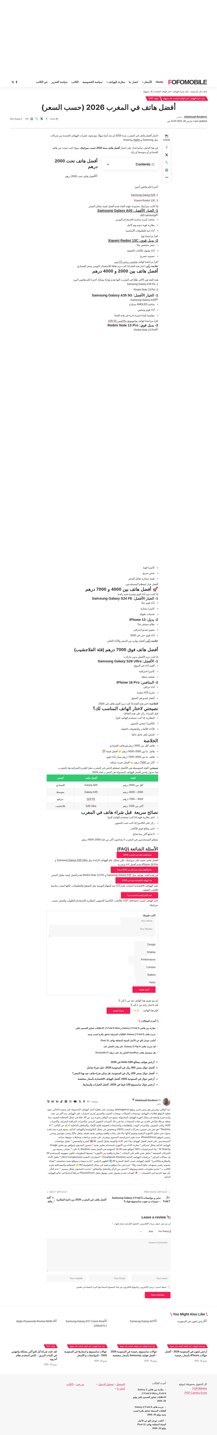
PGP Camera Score (196, 1392)
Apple (136, 139)
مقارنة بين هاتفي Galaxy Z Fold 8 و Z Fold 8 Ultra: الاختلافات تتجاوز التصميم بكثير (116, 1028)
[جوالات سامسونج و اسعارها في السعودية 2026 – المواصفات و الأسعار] (83, 1333)
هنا (142, 236)
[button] (36, 118)
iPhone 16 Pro (150, 864)
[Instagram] (70, 1101)
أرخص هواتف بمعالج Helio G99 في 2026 (132, 1062)
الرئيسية (194, 91)
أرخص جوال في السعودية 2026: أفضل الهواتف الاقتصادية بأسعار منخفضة (116, 1079)
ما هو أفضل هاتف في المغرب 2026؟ (137, 855)
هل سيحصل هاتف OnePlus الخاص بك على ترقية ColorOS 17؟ (125, 1052)
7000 (143, 762)
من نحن (80, 1384)
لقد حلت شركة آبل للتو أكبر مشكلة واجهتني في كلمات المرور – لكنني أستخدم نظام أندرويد (34, 1355)
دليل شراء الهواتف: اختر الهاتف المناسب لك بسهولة (166, 91)
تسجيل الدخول (106, 1384)
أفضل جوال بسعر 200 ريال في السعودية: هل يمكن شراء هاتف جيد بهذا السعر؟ (113, 1073)
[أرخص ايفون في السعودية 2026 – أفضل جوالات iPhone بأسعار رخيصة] (183, 1333)
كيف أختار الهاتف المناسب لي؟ (139, 895)
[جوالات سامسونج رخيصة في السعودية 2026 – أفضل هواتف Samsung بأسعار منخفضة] (133, 1333)
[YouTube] (75, 1101)
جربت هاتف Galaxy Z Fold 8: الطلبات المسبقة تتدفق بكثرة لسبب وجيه (122, 1034)
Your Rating (163, 1231)
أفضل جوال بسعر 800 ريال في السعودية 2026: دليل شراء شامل (120, 1067)
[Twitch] (48, 1101)
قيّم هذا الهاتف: (150, 1010)
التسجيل (120, 1384)
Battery (152, 974)
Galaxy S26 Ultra (78, 860)
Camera (151, 967)
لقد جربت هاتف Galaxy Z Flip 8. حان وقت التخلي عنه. (129, 1046)
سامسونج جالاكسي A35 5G (122, 321)
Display (151, 952)
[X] (13, 82)
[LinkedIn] (57, 1101)
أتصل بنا (121, 1388)
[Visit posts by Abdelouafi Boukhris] (166, 1102)
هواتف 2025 (153, 98)
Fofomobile (187, 82)
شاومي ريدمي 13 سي (125, 262)
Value (152, 982)
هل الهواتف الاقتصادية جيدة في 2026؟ (137, 880)
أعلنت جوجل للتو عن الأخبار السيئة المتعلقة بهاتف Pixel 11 (128, 1040)
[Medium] (52, 1101)
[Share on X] (41, 118)
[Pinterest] (66, 1101)
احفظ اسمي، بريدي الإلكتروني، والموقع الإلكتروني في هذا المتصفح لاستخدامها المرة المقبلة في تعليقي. (121, 1287)
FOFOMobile (199, 1388)
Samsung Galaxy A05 (143, 195)
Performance (148, 959)
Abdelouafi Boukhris (195, 116)
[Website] (88, 1101)
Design (151, 944)
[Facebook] (16, 82)
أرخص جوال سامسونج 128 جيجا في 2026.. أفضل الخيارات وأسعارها (118, 1084)
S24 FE (91, 799)
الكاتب (69, 1384)
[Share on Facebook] (46, 118)
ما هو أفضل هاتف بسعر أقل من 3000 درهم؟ (134, 870)
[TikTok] (61, 1101)
